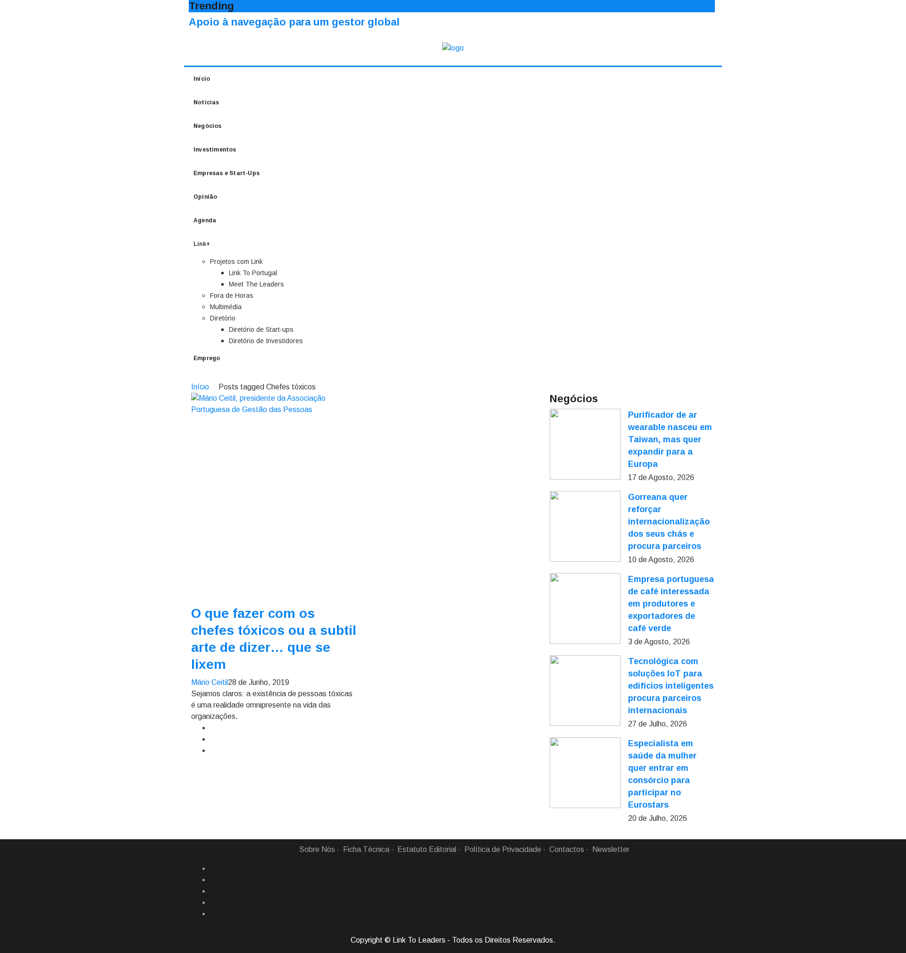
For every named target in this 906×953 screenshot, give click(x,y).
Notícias (206, 102)
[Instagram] (214, 902)
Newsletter (610, 849)
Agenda (204, 220)
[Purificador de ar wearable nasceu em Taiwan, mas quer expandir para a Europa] (585, 444)
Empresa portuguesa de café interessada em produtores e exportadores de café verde (671, 603)
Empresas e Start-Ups (226, 173)
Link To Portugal (253, 273)
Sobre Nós (317, 849)
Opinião (205, 197)
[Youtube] (214, 914)
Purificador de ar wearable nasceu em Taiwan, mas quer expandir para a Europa (670, 439)
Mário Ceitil (209, 682)
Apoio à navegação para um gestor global (294, 22)
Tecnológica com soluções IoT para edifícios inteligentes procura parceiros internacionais (670, 686)
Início (201, 79)
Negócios (207, 126)
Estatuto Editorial (426, 849)
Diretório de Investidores (266, 341)
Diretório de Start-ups (261, 329)
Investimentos (214, 149)
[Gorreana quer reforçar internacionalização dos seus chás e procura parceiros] (585, 526)
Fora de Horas (231, 295)
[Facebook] (214, 868)
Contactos (566, 849)
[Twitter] (214, 891)
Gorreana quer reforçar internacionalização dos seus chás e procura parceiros (669, 521)
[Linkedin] (214, 880)
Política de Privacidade (502, 849)
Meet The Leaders (256, 284)
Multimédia (226, 307)
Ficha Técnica (366, 849)
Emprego (206, 358)
